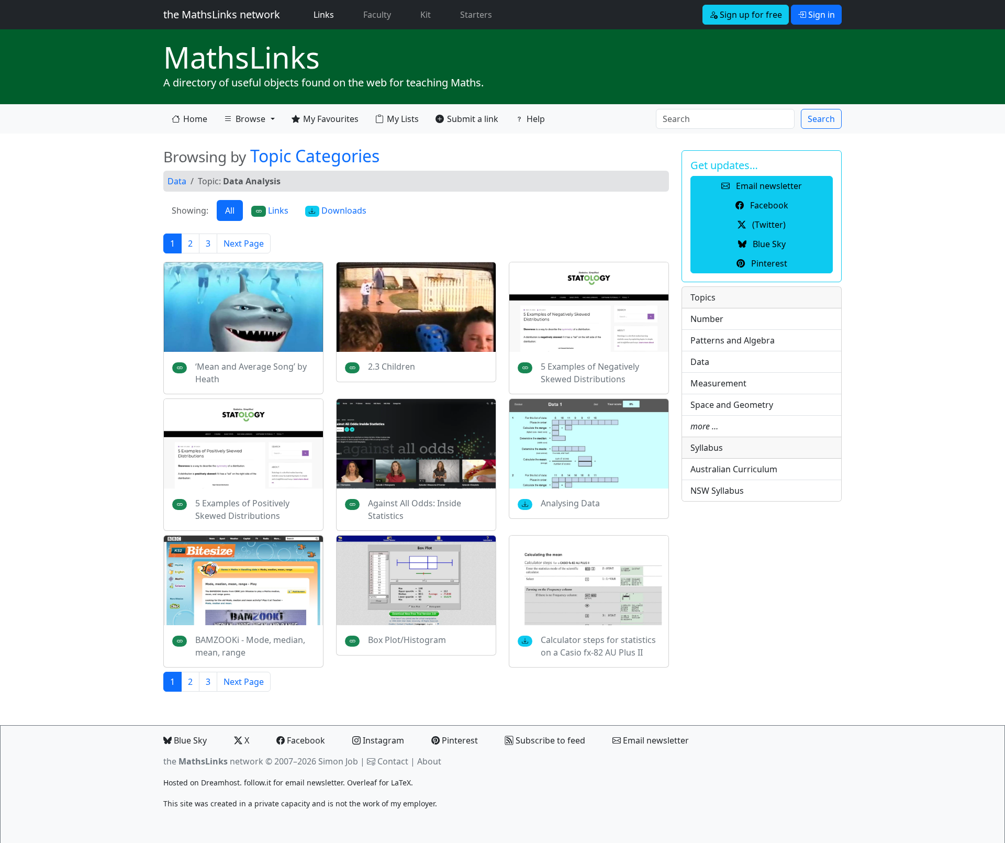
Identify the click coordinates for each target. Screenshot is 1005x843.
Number (706, 319)
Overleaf (362, 782)
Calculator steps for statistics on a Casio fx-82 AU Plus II (598, 646)
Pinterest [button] (768, 263)
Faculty (377, 14)
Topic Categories (314, 156)
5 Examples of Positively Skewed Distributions (242, 509)
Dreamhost (220, 782)
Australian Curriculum (733, 469)
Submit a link (472, 119)
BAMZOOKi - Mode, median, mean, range (250, 646)
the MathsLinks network (221, 14)
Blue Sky (189, 740)
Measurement (718, 383)
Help (536, 119)
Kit (425, 14)
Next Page (244, 243)
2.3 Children (391, 366)
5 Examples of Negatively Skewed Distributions (590, 373)
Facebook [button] (768, 205)
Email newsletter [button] (768, 186)
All (229, 210)
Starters (476, 14)
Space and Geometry (731, 405)
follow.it (257, 782)
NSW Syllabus (717, 490)
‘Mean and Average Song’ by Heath (251, 373)
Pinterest (459, 740)
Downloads (342, 210)
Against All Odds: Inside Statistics (414, 509)
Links (326, 14)
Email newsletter (655, 740)
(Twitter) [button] (768, 224)
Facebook (305, 740)
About (429, 761)
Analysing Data (570, 503)
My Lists (403, 119)
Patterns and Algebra (732, 340)
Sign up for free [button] (750, 14)
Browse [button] (244, 121)
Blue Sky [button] (768, 244)
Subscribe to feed (549, 740)
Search (821, 119)
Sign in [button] (820, 14)
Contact (392, 761)
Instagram (382, 740)
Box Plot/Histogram (407, 640)
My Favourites (331, 119)
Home (195, 119)
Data (177, 181)
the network (213, 761)
